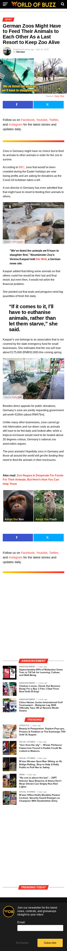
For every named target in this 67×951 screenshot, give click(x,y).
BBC (22, 167)
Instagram (16, 124)
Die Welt (41, 259)
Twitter (53, 120)
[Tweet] (49, 104)
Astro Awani (17, 242)
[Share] (18, 104)
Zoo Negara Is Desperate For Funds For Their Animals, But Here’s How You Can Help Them (33, 480)
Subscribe (50, 942)
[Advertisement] (33, 619)
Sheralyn (20, 52)
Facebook (28, 120)
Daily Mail (59, 96)
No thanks (22, 942)
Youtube (41, 120)
